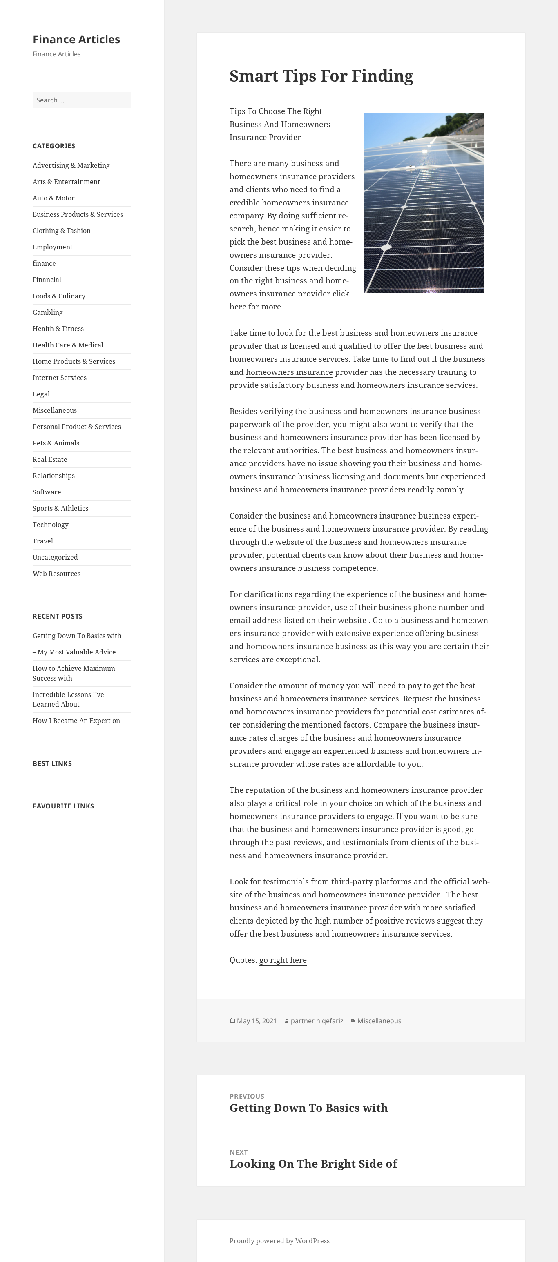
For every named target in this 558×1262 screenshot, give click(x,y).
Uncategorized (55, 557)
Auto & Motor (54, 198)
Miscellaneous (55, 410)
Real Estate (50, 459)
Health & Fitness (58, 328)
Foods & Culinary (59, 296)
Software (47, 491)
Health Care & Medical (68, 345)
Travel (43, 540)
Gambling (48, 312)
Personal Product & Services (77, 426)
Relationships (54, 475)
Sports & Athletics (60, 508)
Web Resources (56, 573)
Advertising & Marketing (71, 165)
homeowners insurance (289, 372)
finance (44, 263)
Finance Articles (76, 39)
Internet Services (60, 377)
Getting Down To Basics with (77, 635)
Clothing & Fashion (62, 230)
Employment (53, 247)
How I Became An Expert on (76, 720)
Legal (41, 394)
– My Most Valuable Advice (74, 652)
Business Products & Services (78, 214)
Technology (51, 524)
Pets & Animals (56, 442)
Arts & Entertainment (66, 181)
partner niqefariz (317, 1020)
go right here (283, 960)
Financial (47, 279)
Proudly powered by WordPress (280, 1240)
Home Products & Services (74, 361)
